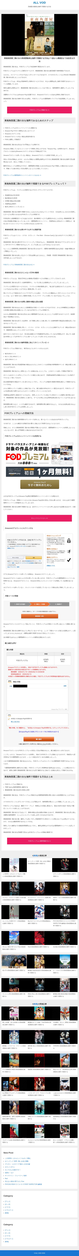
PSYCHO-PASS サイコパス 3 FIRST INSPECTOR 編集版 (23, 1184)
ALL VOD (39, 2)
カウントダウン (10, 1167)
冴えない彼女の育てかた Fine (14, 1181)
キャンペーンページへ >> (39, 518)
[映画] (35, 856)
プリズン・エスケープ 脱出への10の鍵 (17, 1164)
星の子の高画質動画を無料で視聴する (13, 970)
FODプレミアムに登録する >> (39, 110)
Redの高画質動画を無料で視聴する (38, 947)
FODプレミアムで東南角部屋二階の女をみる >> (19, 264)
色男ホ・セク (9, 1173)
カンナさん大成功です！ (13, 1170)
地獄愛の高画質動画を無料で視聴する (39, 1069)
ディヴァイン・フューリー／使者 (16, 1175)
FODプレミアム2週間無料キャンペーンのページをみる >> (22, 175)
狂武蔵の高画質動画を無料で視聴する (64, 947)
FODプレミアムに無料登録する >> (39, 841)
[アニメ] (7, 1201)
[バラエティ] (9, 1210)
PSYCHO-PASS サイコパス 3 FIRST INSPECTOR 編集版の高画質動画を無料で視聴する (64, 923)
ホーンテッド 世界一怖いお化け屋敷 (16, 1161)
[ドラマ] (7, 1207)
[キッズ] (7, 1204)
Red (6, 1178)
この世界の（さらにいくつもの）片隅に (18, 1158)
